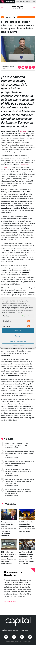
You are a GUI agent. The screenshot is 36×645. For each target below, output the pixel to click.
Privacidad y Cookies (18, 345)
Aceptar (18, 330)
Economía (10, 504)
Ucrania (23, 131)
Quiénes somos (7, 630)
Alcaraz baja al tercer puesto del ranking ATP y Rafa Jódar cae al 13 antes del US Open (19, 454)
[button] (2, 7)
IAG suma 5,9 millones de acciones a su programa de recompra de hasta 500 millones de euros (18, 491)
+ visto (8, 439)
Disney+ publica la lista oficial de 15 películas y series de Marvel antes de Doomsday (18, 472)
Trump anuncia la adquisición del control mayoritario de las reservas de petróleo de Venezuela (8, 529)
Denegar (18, 336)
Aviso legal (27, 642)
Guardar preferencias (18, 341)
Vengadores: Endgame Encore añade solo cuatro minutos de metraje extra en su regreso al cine (19, 482)
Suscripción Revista (29, 1)
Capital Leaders (9, 1)
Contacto (16, 630)
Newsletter (19, 1)
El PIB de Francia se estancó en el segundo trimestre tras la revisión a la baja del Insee (27, 526)
